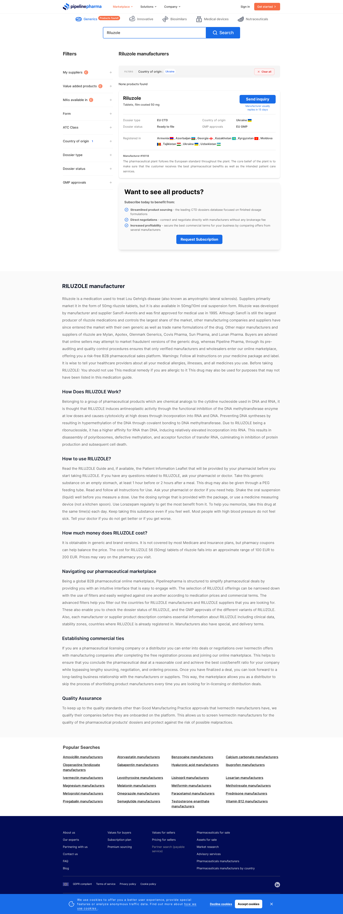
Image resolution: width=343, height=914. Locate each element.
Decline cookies (221, 904)
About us (69, 832)
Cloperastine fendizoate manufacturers (81, 767)
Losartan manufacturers (244, 778)
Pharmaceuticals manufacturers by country (226, 868)
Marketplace (121, 6)
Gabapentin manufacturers (138, 765)
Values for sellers (163, 832)
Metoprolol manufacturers (83, 793)
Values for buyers (119, 832)
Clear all (266, 71)
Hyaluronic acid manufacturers (195, 765)
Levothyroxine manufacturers (140, 778)
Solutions (146, 6)
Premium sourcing (120, 847)
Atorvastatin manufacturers (138, 757)
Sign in (245, 6)
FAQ (65, 861)
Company (170, 6)
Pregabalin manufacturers (83, 801)
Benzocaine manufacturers (192, 757)
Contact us (70, 854)
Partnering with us (75, 847)
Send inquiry (257, 99)
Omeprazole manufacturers (138, 793)
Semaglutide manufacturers (138, 801)
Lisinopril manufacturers (190, 778)
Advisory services (209, 854)
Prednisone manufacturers (246, 793)
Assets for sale (207, 839)
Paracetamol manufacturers (193, 793)
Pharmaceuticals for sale (213, 832)
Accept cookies (248, 904)
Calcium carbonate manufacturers (252, 757)
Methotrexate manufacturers (248, 785)
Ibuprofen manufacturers (245, 765)
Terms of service (105, 883)
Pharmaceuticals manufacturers (218, 861)
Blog (66, 868)
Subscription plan (119, 839)
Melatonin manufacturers (136, 785)
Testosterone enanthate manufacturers (190, 803)
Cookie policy (148, 883)
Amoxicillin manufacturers (83, 757)
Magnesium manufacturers (84, 785)
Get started (265, 6)
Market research (208, 847)
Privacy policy (128, 883)
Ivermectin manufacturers (83, 778)
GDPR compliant (82, 883)
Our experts (71, 839)
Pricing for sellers (164, 839)
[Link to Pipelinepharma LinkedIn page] (277, 884)
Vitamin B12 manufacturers (247, 801)
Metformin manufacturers (191, 785)
